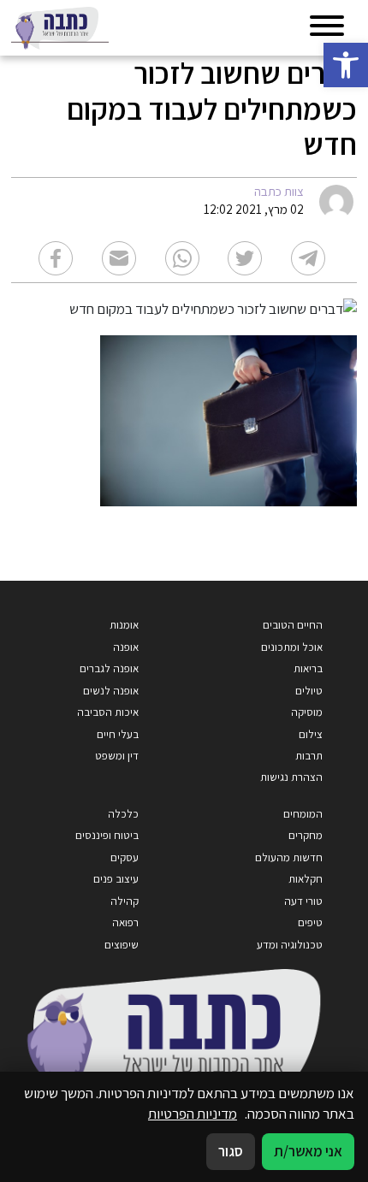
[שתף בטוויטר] (245, 258)
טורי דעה (303, 901)
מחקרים (305, 835)
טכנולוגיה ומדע (290, 944)
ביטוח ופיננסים (107, 835)
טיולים (309, 690)
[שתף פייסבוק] (56, 258)
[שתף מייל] (119, 258)
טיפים (310, 922)
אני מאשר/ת (308, 1151)
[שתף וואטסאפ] (182, 258)
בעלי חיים (118, 734)
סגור (230, 1151)
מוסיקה (307, 712)
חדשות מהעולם (289, 857)
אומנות (124, 625)
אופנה (126, 647)
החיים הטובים (293, 625)
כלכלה (123, 814)
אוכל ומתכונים (292, 647)
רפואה (125, 922)
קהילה (124, 901)
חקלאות (305, 879)
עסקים (124, 857)
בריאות (308, 668)
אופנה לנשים (111, 690)
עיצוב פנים (116, 879)
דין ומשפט (117, 755)
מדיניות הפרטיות (192, 1113)
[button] (345, 65)
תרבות (309, 755)
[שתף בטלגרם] (308, 258)
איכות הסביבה (108, 712)
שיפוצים (121, 944)
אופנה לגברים (109, 668)
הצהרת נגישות (291, 777)
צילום (311, 734)
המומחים (303, 814)
